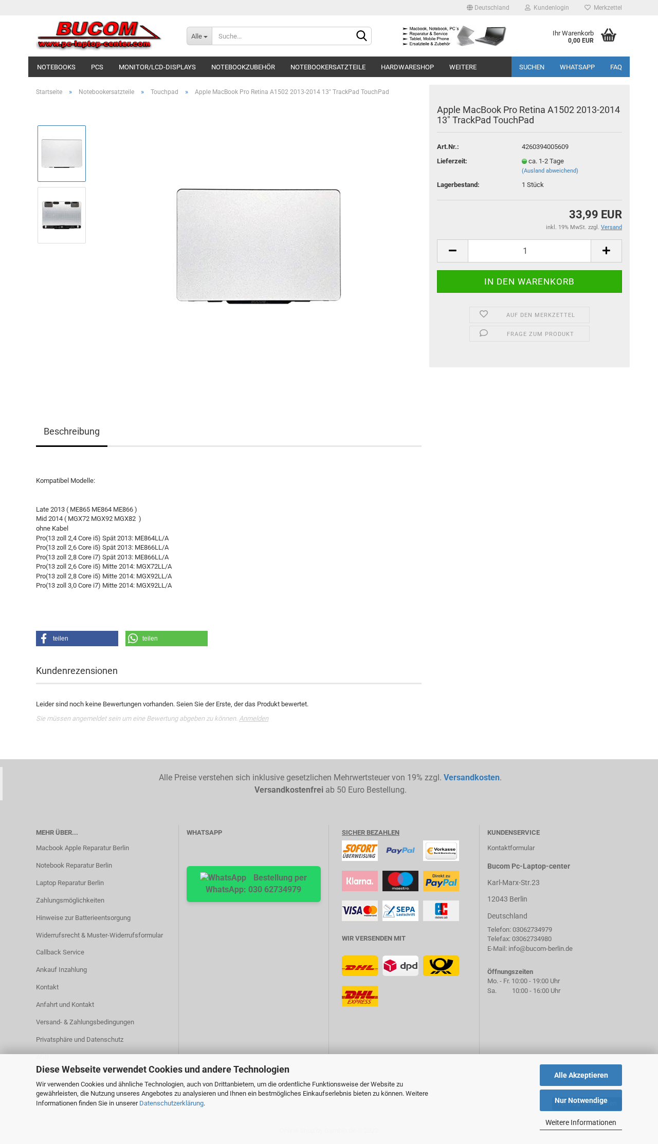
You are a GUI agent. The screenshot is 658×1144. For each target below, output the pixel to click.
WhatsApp (577, 67)
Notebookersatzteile (327, 67)
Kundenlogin (550, 7)
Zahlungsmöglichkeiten (70, 900)
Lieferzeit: (452, 161)
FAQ (616, 67)
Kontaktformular (511, 848)
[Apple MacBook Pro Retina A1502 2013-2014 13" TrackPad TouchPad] (259, 245)
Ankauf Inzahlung (61, 969)
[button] (77, 638)
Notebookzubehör (243, 67)
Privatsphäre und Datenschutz (79, 1039)
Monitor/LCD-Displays (157, 67)
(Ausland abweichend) (550, 170)
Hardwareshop (407, 67)
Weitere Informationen (580, 1122)
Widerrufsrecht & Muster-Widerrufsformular (99, 935)
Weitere (463, 67)
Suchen (531, 67)
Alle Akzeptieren (581, 1075)
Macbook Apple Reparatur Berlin (82, 848)
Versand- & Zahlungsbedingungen (85, 1022)
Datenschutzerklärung (171, 1103)
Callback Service (60, 952)
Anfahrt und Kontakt (65, 1004)
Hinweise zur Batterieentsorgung (83, 918)
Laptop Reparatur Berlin (70, 883)
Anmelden (253, 718)
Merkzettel (606, 7)
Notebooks (56, 67)
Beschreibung (72, 431)
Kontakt (47, 987)
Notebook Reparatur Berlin (74, 865)
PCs (97, 67)
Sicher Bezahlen (370, 832)
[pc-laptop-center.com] (103, 36)
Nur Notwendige (581, 1100)
